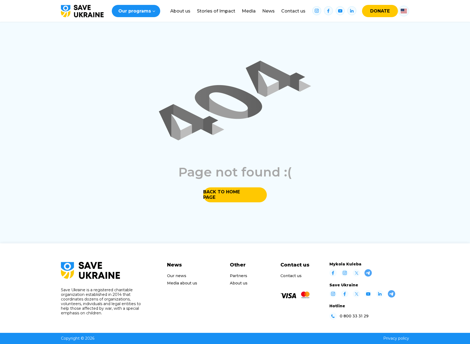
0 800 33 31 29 (354, 316)
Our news (176, 275)
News (268, 11)
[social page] (316, 11)
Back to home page (221, 194)
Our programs (134, 11)
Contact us (293, 11)
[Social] (333, 275)
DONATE (380, 11)
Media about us (182, 283)
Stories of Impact (216, 11)
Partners (238, 275)
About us (180, 11)
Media (249, 11)
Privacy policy (396, 338)
